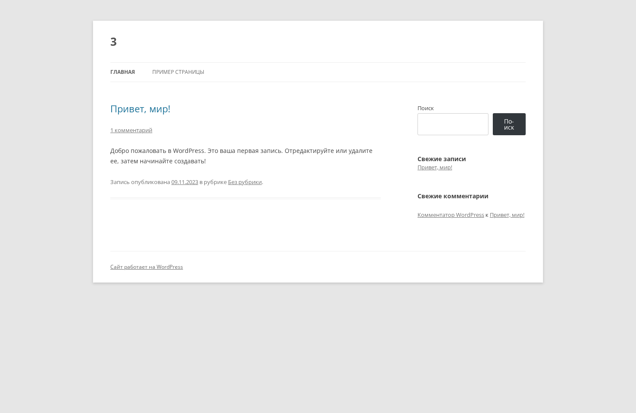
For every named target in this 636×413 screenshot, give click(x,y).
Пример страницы (178, 72)
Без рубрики (245, 182)
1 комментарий (131, 130)
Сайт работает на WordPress (146, 266)
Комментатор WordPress (451, 215)
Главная (122, 72)
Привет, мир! (140, 108)
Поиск (426, 108)
